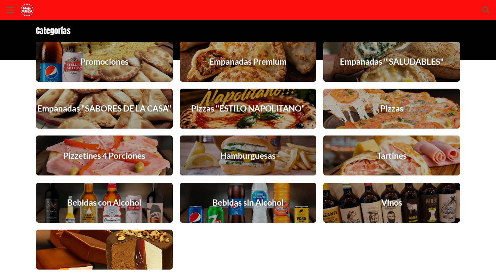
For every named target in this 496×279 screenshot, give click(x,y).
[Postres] (104, 250)
